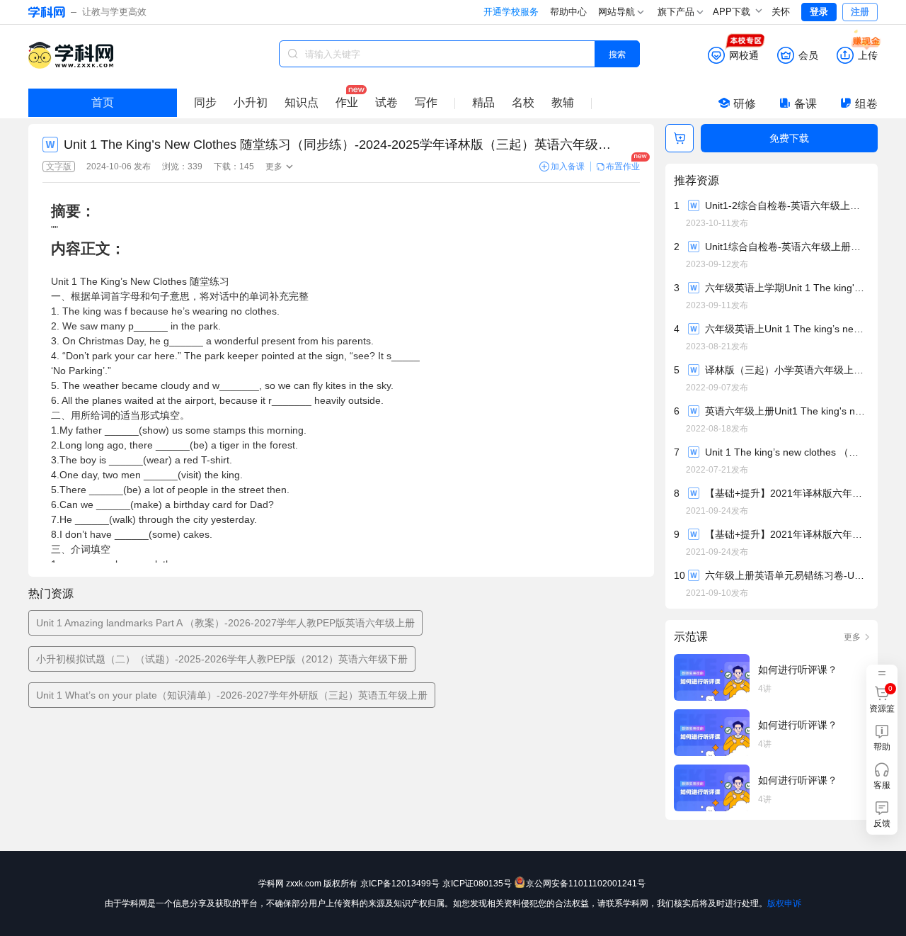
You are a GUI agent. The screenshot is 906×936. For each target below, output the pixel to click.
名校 (523, 102)
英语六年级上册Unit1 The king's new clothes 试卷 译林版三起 (786, 411)
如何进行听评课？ (797, 669)
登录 (819, 11)
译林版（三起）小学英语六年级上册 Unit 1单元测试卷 (786, 370)
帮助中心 (568, 11)
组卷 (866, 104)
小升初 (251, 102)
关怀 (781, 11)
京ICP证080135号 (477, 884)
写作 (426, 102)
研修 (744, 104)
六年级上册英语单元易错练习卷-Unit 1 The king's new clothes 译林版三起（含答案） (786, 575)
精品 (483, 102)
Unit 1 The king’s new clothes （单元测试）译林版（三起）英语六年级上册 (786, 452)
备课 (805, 104)
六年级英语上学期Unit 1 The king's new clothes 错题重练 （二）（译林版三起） (786, 287)
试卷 (386, 102)
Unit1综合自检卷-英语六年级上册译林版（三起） (786, 246)
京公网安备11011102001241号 (586, 884)
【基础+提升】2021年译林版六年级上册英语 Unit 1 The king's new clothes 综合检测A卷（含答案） (786, 534)
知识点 (302, 102)
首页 (102, 102)
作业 (347, 102)
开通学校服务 (511, 11)
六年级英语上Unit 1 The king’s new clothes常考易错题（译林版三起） (786, 328)
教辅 (562, 102)
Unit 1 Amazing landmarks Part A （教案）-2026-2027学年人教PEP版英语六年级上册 (225, 622)
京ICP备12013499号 (400, 884)
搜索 (617, 53)
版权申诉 (784, 903)
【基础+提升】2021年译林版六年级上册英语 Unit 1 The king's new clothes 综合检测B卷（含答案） (786, 493)
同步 (205, 102)
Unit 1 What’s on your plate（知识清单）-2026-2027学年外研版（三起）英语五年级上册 (232, 695)
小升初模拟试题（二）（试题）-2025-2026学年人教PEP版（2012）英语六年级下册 (222, 659)
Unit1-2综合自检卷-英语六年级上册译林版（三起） (786, 205)
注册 (860, 11)
